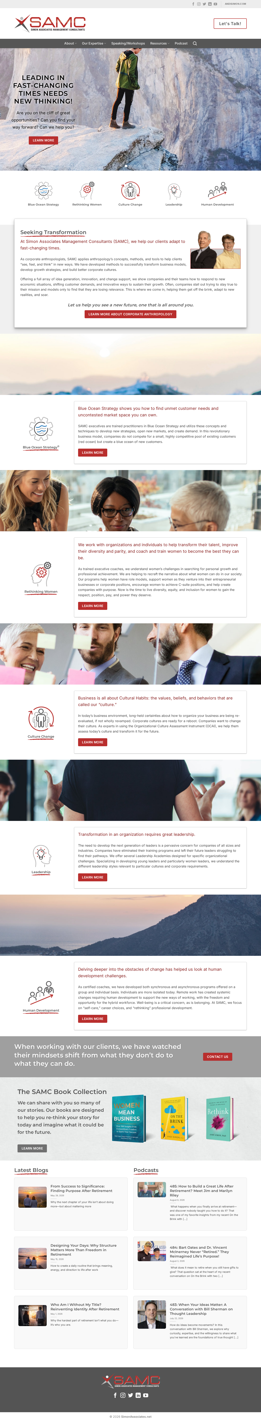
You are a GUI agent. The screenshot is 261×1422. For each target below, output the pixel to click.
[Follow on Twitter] (204, 4)
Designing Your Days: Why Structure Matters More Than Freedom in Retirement (84, 1249)
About (69, 43)
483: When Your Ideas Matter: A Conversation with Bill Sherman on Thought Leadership (201, 1309)
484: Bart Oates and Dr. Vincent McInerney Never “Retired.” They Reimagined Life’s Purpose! (199, 1251)
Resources (158, 43)
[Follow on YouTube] (215, 4)
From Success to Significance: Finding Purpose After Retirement (81, 1188)
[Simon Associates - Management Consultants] (50, 23)
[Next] (250, 109)
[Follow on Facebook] (193, 4)
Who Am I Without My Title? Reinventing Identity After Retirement (85, 1307)
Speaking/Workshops (128, 43)
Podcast (181, 43)
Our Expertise (92, 43)
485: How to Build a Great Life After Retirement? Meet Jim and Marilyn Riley (201, 1190)
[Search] (195, 43)
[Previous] (10, 109)
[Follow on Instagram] (199, 4)
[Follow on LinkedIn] (210, 4)
